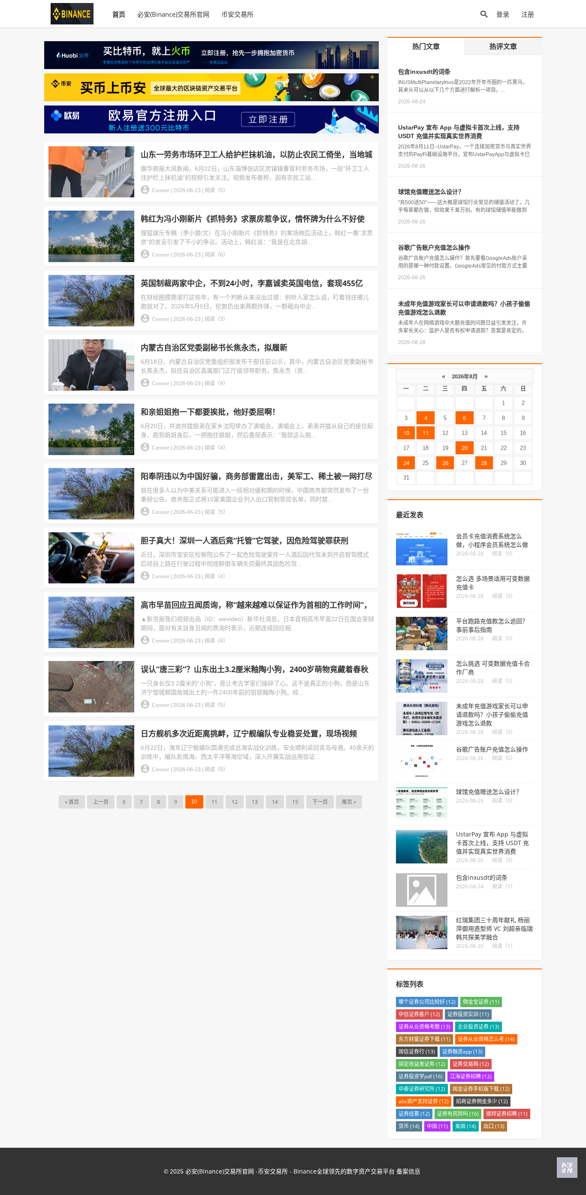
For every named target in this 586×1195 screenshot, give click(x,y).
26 (445, 463)
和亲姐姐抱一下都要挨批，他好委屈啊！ (210, 412)
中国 (437, 1126)
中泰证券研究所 (422, 1088)
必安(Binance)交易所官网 (173, 14)
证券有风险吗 (458, 1113)
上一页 (101, 802)
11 (214, 802)
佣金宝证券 (481, 1001)
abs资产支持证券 (424, 1101)
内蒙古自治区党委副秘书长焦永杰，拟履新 (214, 347)
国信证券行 (417, 1051)
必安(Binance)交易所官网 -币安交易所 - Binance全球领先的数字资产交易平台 (290, 1171)
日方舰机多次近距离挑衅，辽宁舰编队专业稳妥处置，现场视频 (249, 733)
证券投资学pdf (421, 1076)
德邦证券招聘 (507, 1113)
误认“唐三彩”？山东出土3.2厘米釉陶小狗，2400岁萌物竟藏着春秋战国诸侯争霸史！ (255, 669)
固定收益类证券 (422, 1064)
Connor (161, 190)
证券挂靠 (414, 1113)
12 (235, 802)
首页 (118, 14)
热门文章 (426, 46)
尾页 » (349, 802)
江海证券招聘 (471, 1076)
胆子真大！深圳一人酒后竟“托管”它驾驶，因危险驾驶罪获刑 (244, 540)
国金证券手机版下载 (481, 1088)
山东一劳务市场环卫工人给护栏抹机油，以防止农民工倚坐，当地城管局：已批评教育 (256, 154)
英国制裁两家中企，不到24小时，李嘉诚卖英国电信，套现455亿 (252, 283)
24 (406, 463)
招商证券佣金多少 (482, 1101)
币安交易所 (237, 14)
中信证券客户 (419, 1014)
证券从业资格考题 (424, 1026)
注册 (527, 14)
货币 (409, 1126)
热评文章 (503, 46)
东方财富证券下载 (424, 1039)
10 (406, 433)
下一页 (320, 802)
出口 (493, 1126)
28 (484, 463)
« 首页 (72, 802)
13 (255, 802)
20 (465, 448)
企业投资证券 (478, 1026)
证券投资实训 (468, 1014)
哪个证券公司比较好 (427, 1001)
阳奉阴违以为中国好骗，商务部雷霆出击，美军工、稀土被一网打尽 (256, 476)
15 (295, 802)
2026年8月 (464, 376)
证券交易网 (471, 1064)
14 (275, 802)
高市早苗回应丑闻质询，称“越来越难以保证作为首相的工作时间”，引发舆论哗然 (256, 605)
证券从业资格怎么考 (486, 1039)
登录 (502, 14)
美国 (465, 1126)
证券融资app (462, 1051)
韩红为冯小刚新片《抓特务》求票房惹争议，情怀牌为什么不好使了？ (253, 219)
